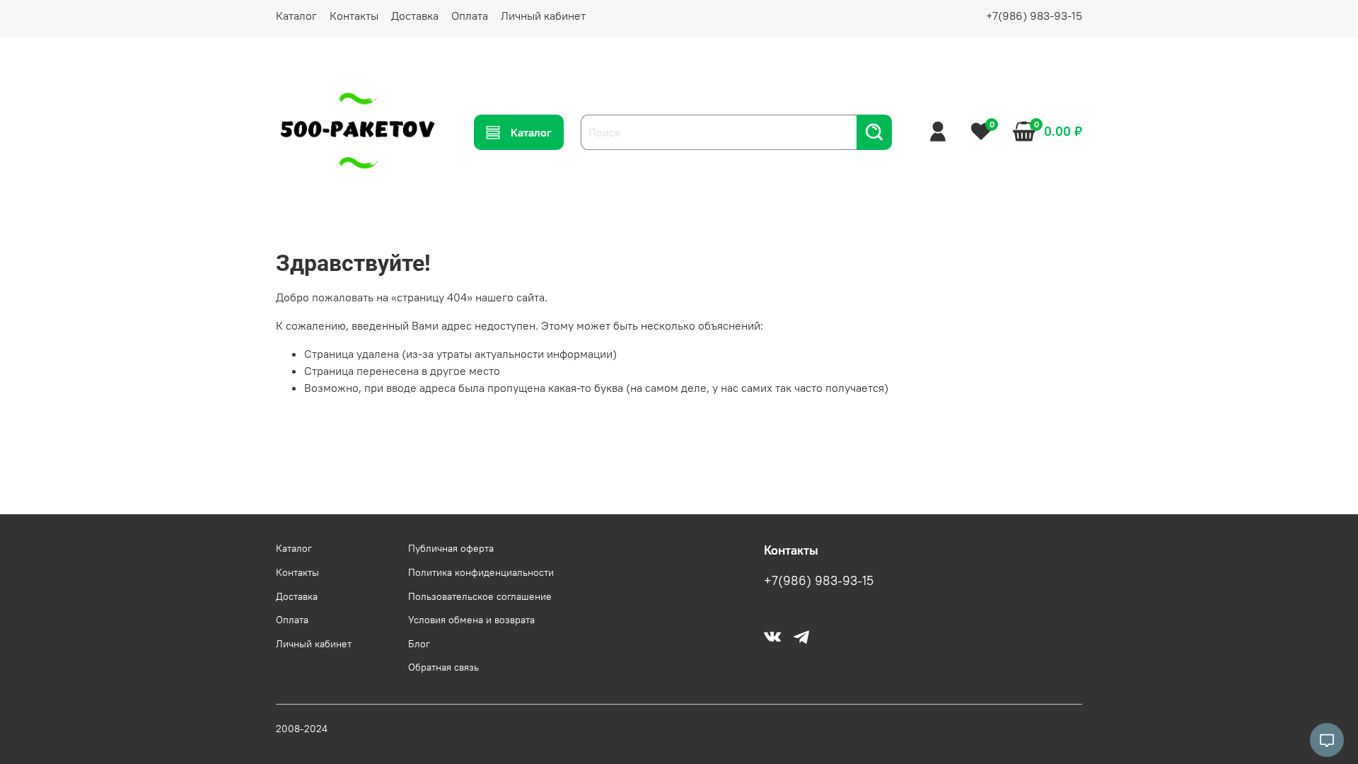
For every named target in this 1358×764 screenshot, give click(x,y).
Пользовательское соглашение (480, 596)
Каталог (296, 15)
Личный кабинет (543, 15)
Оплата (469, 15)
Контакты (354, 15)
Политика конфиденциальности (481, 572)
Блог (419, 643)
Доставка (415, 15)
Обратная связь (443, 667)
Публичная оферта (451, 548)
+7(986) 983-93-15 (1034, 15)
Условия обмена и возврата (471, 619)
